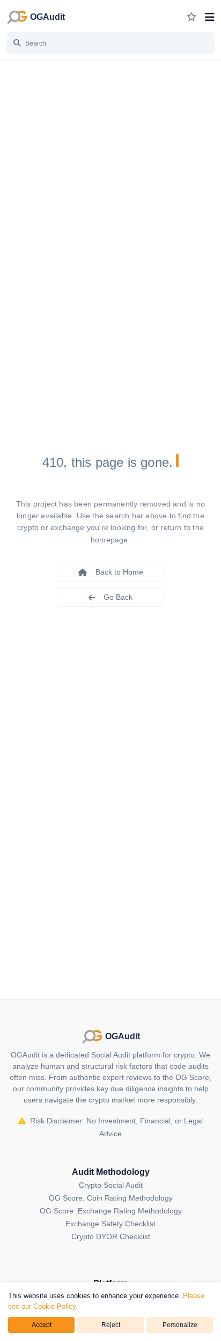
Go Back (118, 597)
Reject (110, 1325)
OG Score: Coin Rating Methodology (111, 1198)
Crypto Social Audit (111, 1185)
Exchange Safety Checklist (110, 1223)
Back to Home (119, 572)
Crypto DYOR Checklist (110, 1236)
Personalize (180, 1325)
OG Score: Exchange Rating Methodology (111, 1210)
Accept (41, 1325)
